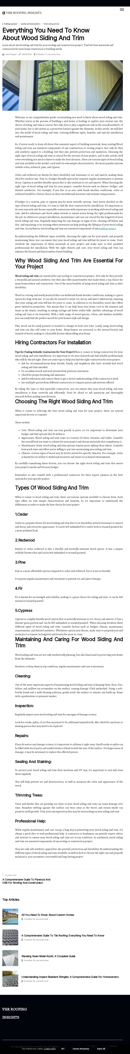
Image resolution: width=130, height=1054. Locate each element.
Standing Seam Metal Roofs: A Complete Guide (48, 956)
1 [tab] (62, 106)
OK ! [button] (63, 1048)
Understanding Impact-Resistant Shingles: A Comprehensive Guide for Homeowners (70, 976)
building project (107, 228)
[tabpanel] (62, 85)
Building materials (10, 24)
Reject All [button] (101, 1048)
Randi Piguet (11, 54)
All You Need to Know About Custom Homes (47, 914)
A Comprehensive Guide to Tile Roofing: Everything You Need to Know (62, 935)
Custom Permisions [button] (81, 1048)
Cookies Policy (50, 1048)
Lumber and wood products (30, 24)
